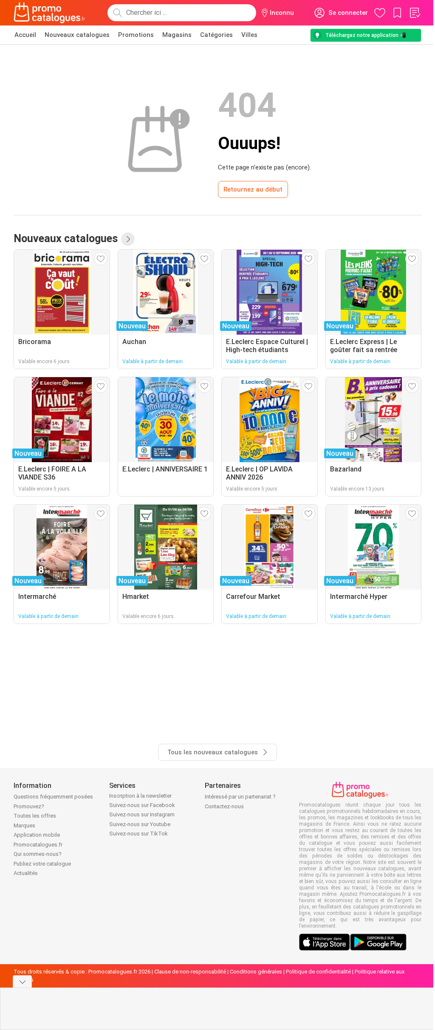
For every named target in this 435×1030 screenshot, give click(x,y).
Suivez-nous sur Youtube (139, 824)
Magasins (177, 35)
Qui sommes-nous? (38, 854)
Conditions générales (256, 971)
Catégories (216, 35)
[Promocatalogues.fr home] (49, 12)
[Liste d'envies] (414, 13)
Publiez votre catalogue (42, 864)
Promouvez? (29, 806)
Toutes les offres (35, 816)
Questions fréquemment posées (53, 796)
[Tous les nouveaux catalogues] (128, 239)
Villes (249, 35)
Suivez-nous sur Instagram (142, 814)
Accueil (25, 35)
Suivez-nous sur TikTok (138, 833)
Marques (24, 825)
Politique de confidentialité (318, 971)
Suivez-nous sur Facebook (142, 805)
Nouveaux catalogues (77, 35)
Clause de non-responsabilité (190, 971)
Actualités (26, 873)
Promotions (136, 35)
